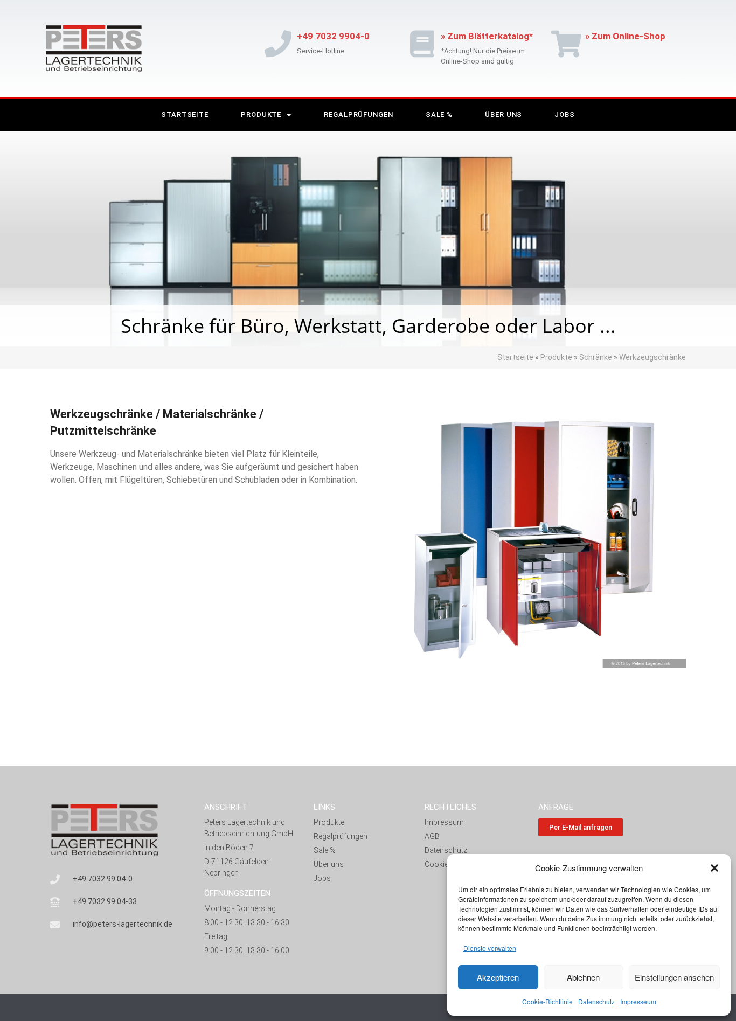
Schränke (595, 357)
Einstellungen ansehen (674, 977)
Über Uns (503, 114)
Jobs (564, 114)
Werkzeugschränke (652, 357)
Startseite (185, 114)
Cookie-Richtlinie (547, 1001)
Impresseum (638, 1001)
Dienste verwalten (489, 948)
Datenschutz (596, 1001)
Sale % (439, 114)
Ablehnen (583, 977)
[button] (714, 868)
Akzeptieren (498, 977)
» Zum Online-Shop (625, 36)
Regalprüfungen (358, 114)
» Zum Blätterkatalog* (487, 36)
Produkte (261, 114)
